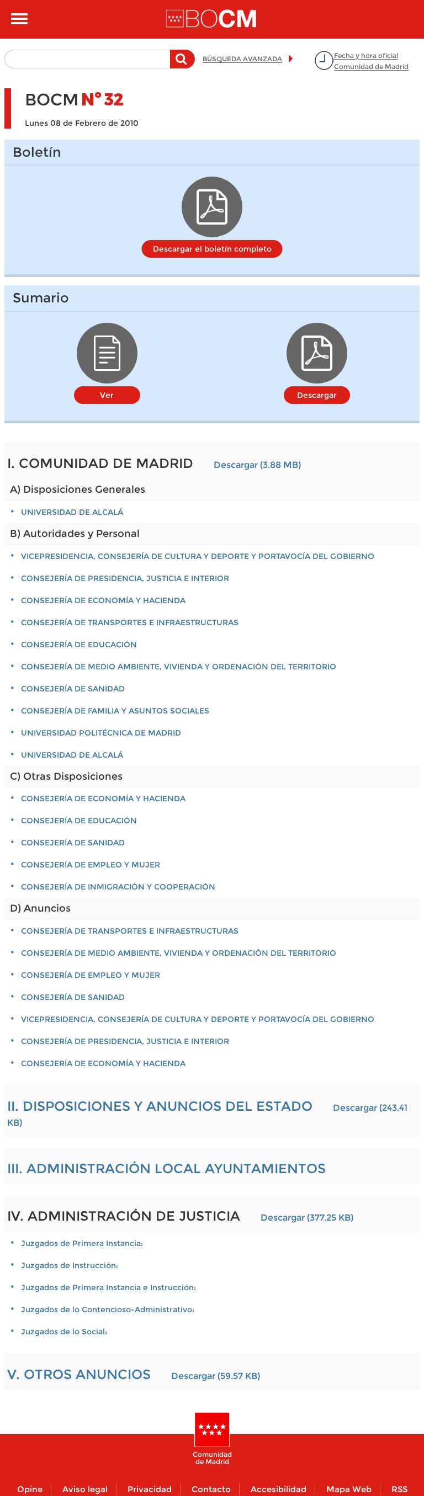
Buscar (182, 64)
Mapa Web (349, 1489)
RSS (399, 1489)
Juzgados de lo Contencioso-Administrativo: (107, 1309)
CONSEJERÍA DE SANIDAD (73, 689)
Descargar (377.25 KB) (307, 1217)
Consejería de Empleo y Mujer (90, 865)
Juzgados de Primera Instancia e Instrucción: (108, 1287)
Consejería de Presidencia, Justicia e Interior (125, 578)
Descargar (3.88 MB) (257, 465)
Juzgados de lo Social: (64, 1332)
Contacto (211, 1489)
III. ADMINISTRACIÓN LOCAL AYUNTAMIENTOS (166, 1168)
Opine (30, 1489)
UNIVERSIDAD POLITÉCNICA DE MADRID (101, 733)
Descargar (317, 395)
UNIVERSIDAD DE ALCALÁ (72, 512)
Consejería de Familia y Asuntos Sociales (115, 711)
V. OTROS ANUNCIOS (79, 1374)
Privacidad (150, 1489)
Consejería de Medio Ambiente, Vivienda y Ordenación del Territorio (178, 667)
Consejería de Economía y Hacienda (103, 600)
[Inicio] (212, 19)
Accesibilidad (278, 1489)
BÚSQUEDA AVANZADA (242, 59)
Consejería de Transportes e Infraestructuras (130, 622)
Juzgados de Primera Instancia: (82, 1243)
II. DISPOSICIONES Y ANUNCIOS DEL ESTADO (159, 1106)
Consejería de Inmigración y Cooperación (118, 887)
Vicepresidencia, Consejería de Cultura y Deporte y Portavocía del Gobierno (197, 556)
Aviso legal (85, 1489)
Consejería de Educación (79, 644)
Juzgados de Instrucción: (69, 1265)
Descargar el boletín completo (212, 249)
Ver (107, 395)
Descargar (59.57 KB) (215, 1376)
